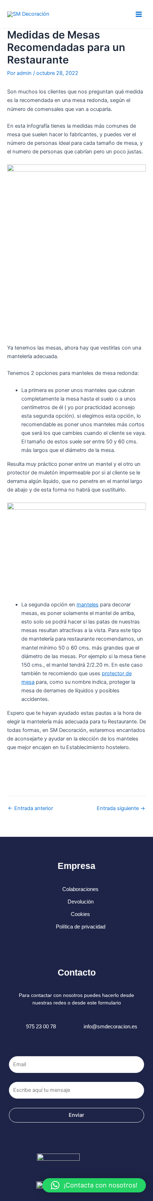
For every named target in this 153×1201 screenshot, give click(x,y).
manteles (87, 604)
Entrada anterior (30, 808)
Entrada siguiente (121, 808)
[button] (94, 1185)
